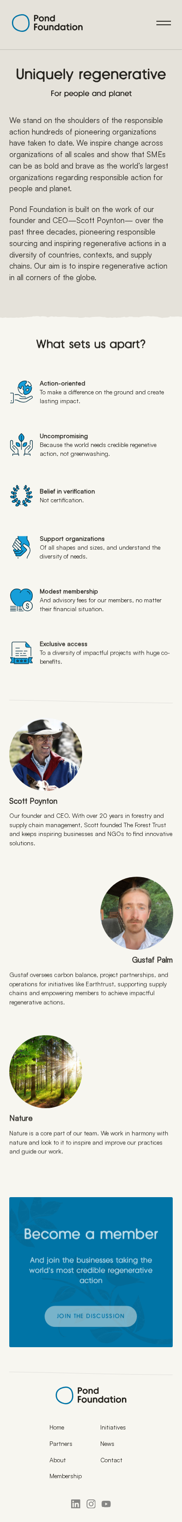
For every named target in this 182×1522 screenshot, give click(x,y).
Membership (65, 1476)
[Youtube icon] (106, 1504)
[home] (45, 23)
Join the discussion (91, 1317)
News (107, 1443)
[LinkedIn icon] (75, 1504)
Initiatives (113, 1427)
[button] (163, 23)
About (57, 1460)
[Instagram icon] (91, 1504)
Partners (60, 1443)
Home (56, 1427)
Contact (111, 1460)
